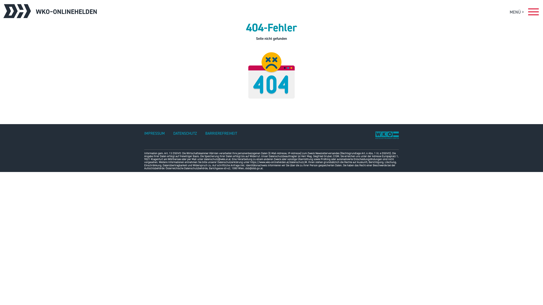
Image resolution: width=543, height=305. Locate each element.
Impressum (154, 133)
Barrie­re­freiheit (221, 133)
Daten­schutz (185, 133)
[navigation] (533, 12)
